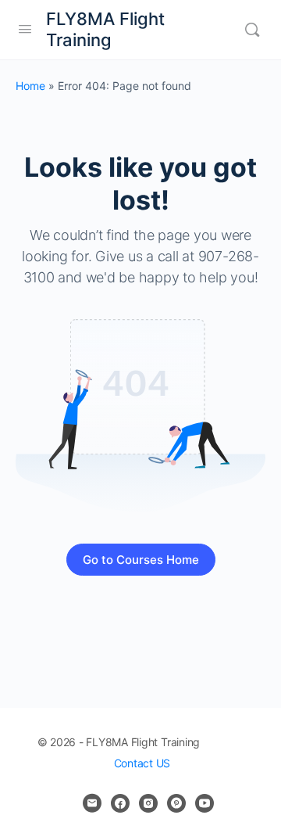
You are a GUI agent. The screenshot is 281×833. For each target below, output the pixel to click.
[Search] (252, 29)
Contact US (142, 763)
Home (30, 85)
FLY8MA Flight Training (105, 29)
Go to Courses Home (141, 559)
